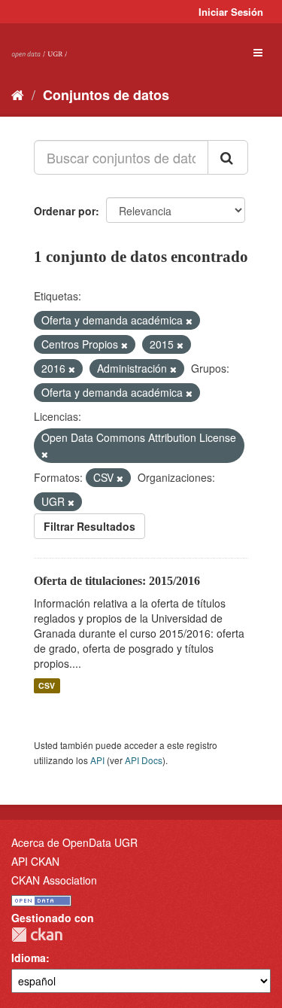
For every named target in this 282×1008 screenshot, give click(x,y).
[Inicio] (17, 94)
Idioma (28, 957)
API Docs (143, 760)
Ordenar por (65, 210)
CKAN (36, 935)
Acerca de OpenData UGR (74, 842)
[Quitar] (189, 321)
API (97, 760)
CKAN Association (54, 880)
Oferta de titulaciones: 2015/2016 (117, 580)
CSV (46, 685)
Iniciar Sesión (231, 12)
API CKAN (35, 861)
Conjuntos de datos (106, 95)
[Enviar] (228, 157)
